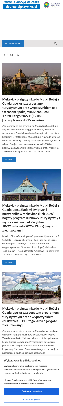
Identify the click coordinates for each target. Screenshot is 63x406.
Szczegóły (8, 158)
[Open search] (55, 43)
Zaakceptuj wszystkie (32, 391)
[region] (31, 380)
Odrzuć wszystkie (31, 399)
